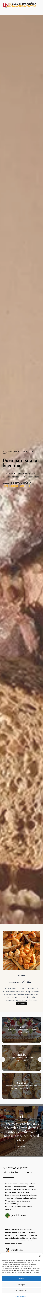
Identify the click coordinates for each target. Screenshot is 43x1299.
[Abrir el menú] (4, 11)
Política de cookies (20, 1296)
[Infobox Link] (21, 1046)
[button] (40, 1256)
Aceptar (21, 1278)
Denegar (21, 1285)
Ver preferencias (21, 1291)
